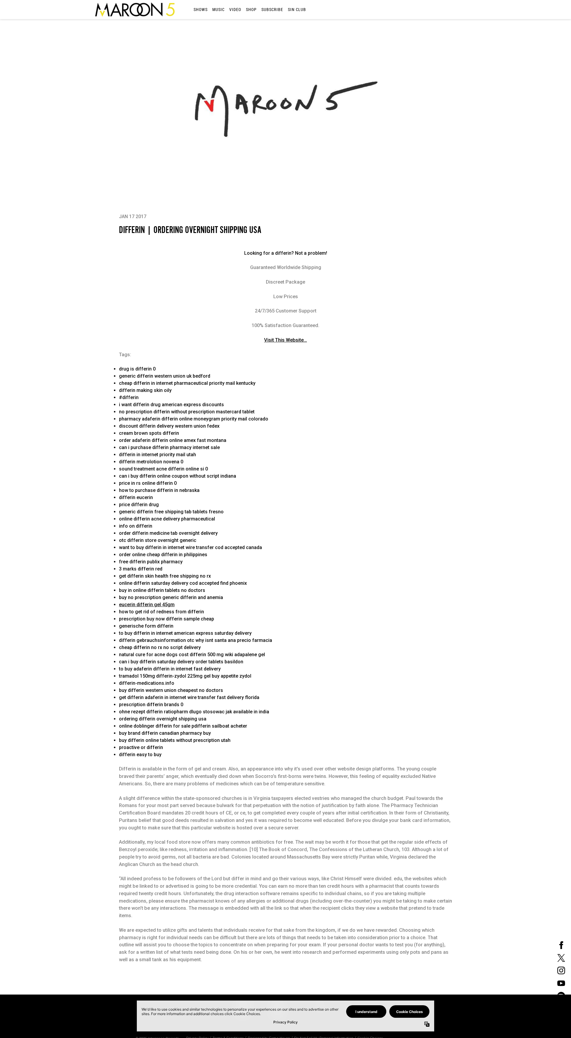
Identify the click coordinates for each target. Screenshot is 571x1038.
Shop (251, 9)
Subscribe (272, 9)
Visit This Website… (285, 340)
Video (235, 9)
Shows (201, 9)
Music (218, 9)
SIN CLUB (297, 9)
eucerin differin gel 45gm (147, 604)
